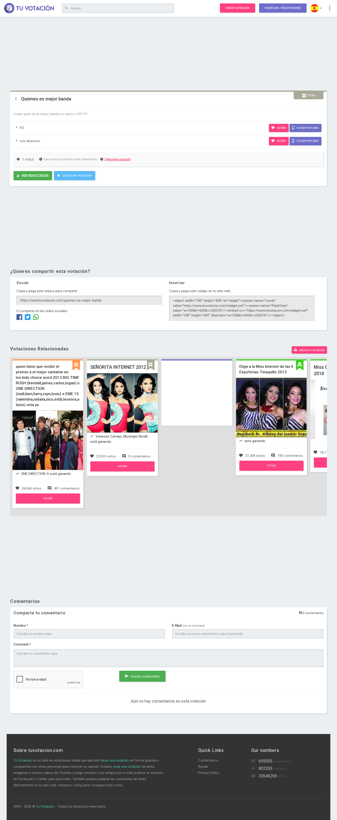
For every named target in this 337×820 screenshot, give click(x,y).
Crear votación (237, 8)
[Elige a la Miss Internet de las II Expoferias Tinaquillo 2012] (271, 469)
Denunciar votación (118, 159)
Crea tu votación (311, 350)
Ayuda (203, 767)
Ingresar (283, 8)
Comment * (22, 644)
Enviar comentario (145, 676)
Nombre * (21, 625)
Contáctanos (208, 760)
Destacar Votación (77, 175)
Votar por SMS (307, 128)
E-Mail (188, 625)
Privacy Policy (208, 773)
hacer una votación (114, 760)
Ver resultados (35, 175)
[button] (316, 8)
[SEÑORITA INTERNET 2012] (122, 470)
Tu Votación (23, 760)
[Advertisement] (168, 54)
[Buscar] (66, 8)
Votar (281, 128)
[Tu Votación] (29, 8)
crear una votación (127, 767)
